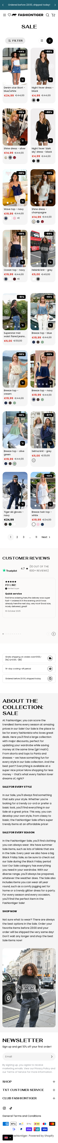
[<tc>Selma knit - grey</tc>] (42, 429)
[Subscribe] (51, 1056)
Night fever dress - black (43, 89)
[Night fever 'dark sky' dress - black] (42, 127)
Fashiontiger (20, 1136)
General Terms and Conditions (21, 1116)
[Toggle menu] (4, 15)
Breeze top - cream (11, 392)
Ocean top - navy (14, 270)
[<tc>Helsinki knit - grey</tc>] (42, 248)
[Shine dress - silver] (15, 127)
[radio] (33, 100)
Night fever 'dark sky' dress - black (42, 150)
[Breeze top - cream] (15, 369)
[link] (10, 537)
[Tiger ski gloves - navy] (15, 490)
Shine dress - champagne (40, 211)
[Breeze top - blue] (42, 311)
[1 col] (42, 41)
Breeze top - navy (42, 390)
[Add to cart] (22, 79)
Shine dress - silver (14, 148)
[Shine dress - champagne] (42, 187)
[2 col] (49, 41)
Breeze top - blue (42, 333)
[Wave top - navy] (15, 187)
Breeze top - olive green (14, 453)
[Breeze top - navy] (42, 369)
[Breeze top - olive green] (15, 429)
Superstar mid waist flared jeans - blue (14, 334)
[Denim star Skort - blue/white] (15, 66)
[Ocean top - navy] (15, 248)
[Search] (47, 15)
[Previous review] (48, 634)
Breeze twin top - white (42, 513)
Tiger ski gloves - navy (14, 513)
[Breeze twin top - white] (42, 490)
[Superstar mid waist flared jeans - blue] (15, 311)
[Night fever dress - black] (42, 66)
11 (36, 537)
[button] (8, 1137)
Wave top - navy (14, 209)
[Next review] (54, 634)
